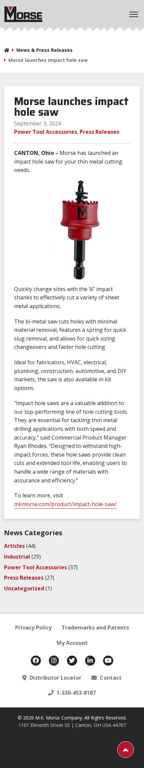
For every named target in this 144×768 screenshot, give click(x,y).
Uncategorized (24, 588)
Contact (110, 677)
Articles (14, 546)
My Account (72, 643)
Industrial (17, 556)
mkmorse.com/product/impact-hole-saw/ (65, 504)
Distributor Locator (54, 677)
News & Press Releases (44, 50)
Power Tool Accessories (45, 131)
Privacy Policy (33, 627)
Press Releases (99, 131)
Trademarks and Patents (95, 627)
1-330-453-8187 (75, 692)
